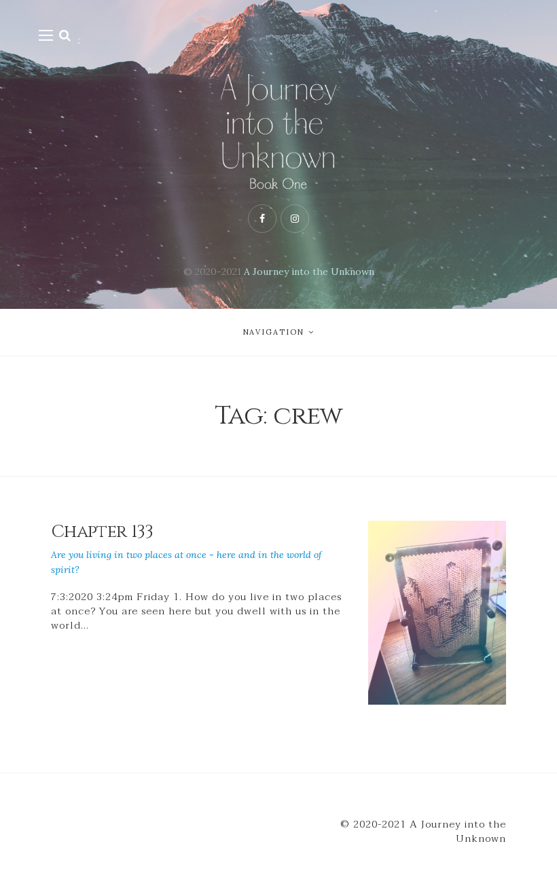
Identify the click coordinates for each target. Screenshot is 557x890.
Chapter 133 (102, 532)
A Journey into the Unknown (309, 271)
